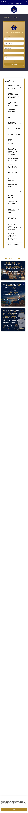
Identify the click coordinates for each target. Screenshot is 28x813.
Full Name (7, 36)
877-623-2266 (19, 3)
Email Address (8, 45)
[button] (26, 797)
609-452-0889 (10, 3)
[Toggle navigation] (26, 1)
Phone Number (8, 41)
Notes (5, 55)
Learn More (20, 277)
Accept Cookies (14, 809)
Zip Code (6, 50)
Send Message (14, 64)
